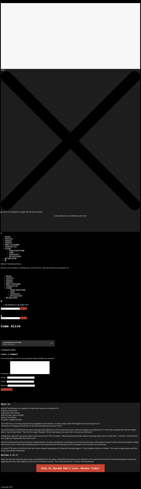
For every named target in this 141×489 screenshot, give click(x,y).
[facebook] (60, 480)
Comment (5, 373)
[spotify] (81, 480)
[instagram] (67, 480)
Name (4, 377)
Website (4, 385)
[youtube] (74, 480)
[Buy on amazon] (44, 343)
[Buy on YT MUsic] (46, 343)
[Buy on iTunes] (42, 343)
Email (3, 381)
